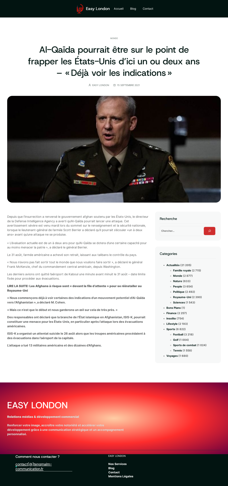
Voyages (172, 355)
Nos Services (117, 464)
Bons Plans (173, 307)
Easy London (98, 8)
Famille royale (182, 270)
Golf (175, 339)
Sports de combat (184, 345)
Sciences (179, 302)
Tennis (177, 350)
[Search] (209, 231)
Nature (177, 281)
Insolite (171, 318)
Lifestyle (172, 323)
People (177, 286)
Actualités (173, 265)
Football (178, 334)
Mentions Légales (120, 476)
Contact (114, 472)
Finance (171, 313)
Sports (170, 329)
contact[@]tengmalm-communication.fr (34, 466)
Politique (178, 291)
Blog (111, 468)
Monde (114, 38)
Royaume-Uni (182, 297)
